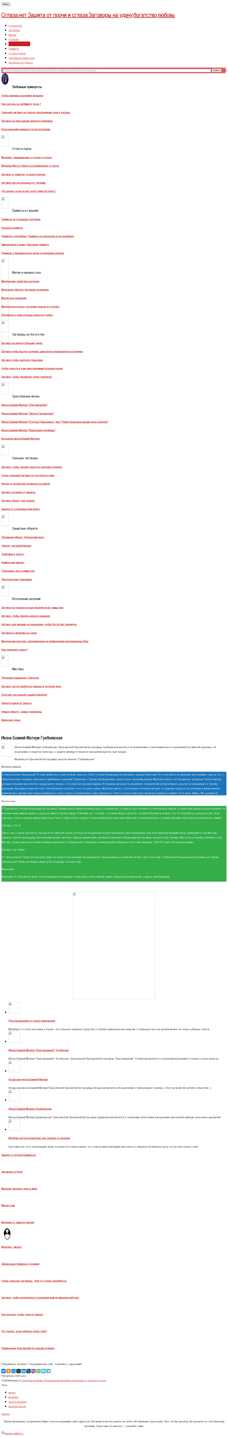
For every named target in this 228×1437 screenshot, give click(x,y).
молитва (13, 1397)
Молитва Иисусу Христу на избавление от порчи (30, 165)
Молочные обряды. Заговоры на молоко (25, 289)
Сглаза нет (15, 25)
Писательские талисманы (16, 579)
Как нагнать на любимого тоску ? (21, 103)
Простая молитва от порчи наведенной (32, 1020)
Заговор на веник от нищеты (18, 492)
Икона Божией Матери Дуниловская (30, 1108)
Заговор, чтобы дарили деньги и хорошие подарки (31, 466)
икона (12, 1392)
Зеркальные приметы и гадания (20, 1263)
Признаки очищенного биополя (20, 677)
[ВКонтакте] (3, 1371)
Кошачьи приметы (12, 227)
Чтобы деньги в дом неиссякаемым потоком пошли (32, 368)
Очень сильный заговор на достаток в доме (27, 475)
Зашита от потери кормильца (18, 1154)
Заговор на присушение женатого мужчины (27, 120)
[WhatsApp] (38, 1371)
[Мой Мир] (13, 1371)
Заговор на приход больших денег (22, 343)
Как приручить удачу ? (14, 649)
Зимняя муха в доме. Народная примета (25, 244)
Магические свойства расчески (20, 281)
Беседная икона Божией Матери (20, 438)
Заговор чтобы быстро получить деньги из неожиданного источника (42, 351)
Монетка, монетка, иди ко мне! (19, 1188)
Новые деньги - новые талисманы (21, 711)
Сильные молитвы (19, 44)
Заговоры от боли (11, 1171)
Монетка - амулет (11, 1246)
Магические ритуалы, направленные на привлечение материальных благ (45, 641)
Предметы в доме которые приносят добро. (27, 314)
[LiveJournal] (28, 1371)
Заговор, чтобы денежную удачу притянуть (26, 376)
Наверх (5, 1413)
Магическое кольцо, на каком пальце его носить (30, 306)
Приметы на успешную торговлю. (21, 219)
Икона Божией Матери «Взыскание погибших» (28, 430)
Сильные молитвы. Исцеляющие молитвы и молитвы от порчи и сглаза (64, 1380)
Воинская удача (10, 719)
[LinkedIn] (23, 1371)
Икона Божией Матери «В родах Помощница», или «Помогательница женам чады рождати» (54, 421)
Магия (12, 34)
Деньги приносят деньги (16, 703)
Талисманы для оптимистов (17, 570)
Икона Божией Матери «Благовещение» (24, 404)
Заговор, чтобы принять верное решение (25, 615)
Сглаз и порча (17, 53)
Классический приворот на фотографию (25, 129)
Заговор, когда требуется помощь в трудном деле (31, 686)
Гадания (14, 39)
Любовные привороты (22, 57)
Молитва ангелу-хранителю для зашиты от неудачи (39, 1137)
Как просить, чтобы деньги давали (22, 1314)
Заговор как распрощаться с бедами (23, 182)
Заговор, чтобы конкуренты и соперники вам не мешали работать (40, 1297)
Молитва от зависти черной (17, 1222)
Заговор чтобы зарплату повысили (22, 359)
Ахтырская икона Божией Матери (28, 1079)
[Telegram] (48, 1371)
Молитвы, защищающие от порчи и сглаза (26, 157)
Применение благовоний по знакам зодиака (28, 1348)
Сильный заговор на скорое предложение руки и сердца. (35, 112)
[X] (18, 1371)
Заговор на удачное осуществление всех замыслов (32, 607)
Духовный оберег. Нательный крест (22, 537)
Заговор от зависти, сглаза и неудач (23, 174)
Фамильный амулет (12, 562)
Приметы (14, 48)
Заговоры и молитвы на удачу (19, 632)
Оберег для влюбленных (16, 545)
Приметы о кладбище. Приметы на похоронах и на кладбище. (37, 236)
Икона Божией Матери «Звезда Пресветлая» (27, 413)
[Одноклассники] (8, 1371)
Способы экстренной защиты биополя (24, 694)
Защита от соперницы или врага (20, 508)
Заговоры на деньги (21, 62)
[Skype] (43, 1371)
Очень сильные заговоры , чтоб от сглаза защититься (33, 1280)
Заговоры (14, 30)
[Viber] (33, 1371)
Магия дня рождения (14, 297)
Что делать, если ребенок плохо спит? (24, 1331)
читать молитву (18, 1401)
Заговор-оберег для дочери (18, 500)
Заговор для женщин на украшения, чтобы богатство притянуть (39, 624)
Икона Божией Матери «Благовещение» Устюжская (39, 1050)
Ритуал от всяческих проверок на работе (25, 483)
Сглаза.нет (88, 14)
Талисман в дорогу (12, 554)
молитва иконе (17, 1406)
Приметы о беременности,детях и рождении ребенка (32, 253)
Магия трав (8, 1205)
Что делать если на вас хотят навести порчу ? (28, 191)
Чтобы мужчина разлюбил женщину (22, 95)
